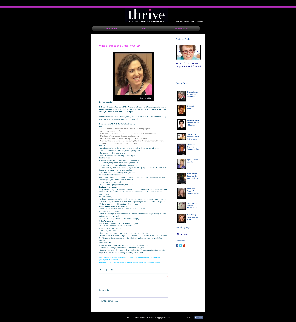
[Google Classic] (184, 245)
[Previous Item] (179, 52)
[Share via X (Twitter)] (106, 269)
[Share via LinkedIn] (112, 269)
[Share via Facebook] (100, 269)
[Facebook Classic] (177, 245)
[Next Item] (197, 52)
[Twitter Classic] (180, 245)
